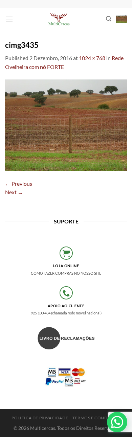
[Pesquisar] (108, 18)
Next (14, 192)
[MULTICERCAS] (59, 19)
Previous (18, 183)
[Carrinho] (121, 19)
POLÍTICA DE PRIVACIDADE (40, 417)
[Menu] (9, 19)
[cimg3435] (66, 124)
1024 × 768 (92, 58)
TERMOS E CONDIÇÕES (96, 417)
